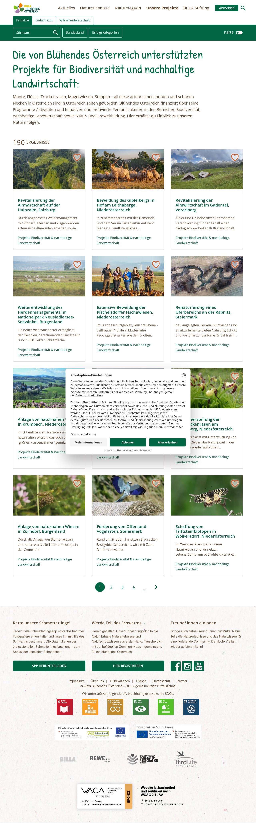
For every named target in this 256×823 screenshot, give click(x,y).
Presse (141, 681)
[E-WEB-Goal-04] (65, 707)
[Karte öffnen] (239, 32)
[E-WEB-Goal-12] (115, 707)
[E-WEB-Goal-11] (90, 707)
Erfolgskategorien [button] (105, 32)
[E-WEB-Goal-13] (141, 707)
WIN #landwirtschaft (74, 20)
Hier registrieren (128, 666)
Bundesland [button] (75, 32)
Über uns (97, 681)
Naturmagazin (128, 8)
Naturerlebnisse (95, 8)
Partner (182, 681)
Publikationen (120, 681)
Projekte (22, 20)
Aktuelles (66, 8)
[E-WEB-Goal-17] (191, 707)
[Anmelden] (77, 157)
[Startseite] (26, 8)
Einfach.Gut (44, 20)
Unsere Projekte (162, 8)
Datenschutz (161, 681)
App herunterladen (49, 666)
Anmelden (227, 8)
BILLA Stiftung (196, 8)
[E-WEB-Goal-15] (166, 707)
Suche (243, 8)
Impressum (76, 681)
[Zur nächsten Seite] (156, 587)
